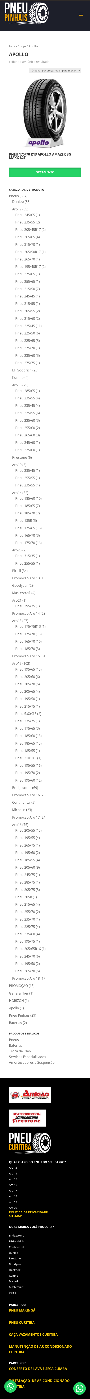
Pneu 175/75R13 (28, 626)
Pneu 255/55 (25, 478)
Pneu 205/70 (25, 684)
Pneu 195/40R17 (28, 266)
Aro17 (17, 209)
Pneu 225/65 (25, 340)
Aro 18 (13, 1196)
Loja (23, 46)
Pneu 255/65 (25, 281)
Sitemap (15, 1216)
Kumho (18, 377)
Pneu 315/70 (25, 244)
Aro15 (17, 663)
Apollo (14, 1008)
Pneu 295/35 (25, 606)
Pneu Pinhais (19, 1015)
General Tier (18, 993)
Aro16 (17, 824)
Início (13, 46)
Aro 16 (13, 1185)
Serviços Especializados (27, 1056)
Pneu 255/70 (25, 911)
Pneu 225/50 (25, 333)
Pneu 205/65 (25, 691)
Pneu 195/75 (25, 941)
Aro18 (17, 385)
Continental (21, 802)
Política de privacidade (28, 1212)
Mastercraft (21, 593)
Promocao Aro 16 (26, 795)
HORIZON (16, 1000)
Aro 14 (13, 1173)
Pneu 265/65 (25, 237)
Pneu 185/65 (25, 505)
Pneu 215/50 (25, 289)
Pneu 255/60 (25, 427)
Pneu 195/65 (25, 669)
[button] (10, 1386)
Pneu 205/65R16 (28, 948)
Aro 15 (13, 1179)
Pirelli (16, 570)
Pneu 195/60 (25, 780)
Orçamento (45, 172)
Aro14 (17, 492)
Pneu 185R (23, 520)
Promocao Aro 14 (26, 613)
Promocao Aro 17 (26, 817)
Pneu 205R (23, 897)
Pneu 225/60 (25, 450)
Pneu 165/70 (25, 535)
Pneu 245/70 (25, 956)
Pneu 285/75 (25, 882)
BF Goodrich (22, 370)
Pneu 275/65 (25, 274)
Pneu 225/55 (25, 413)
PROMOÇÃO (18, 985)
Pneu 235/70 (25, 919)
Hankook (15, 1270)
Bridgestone (21, 787)
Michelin (18, 809)
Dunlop (18, 201)
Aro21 (17, 600)
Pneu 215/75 (25, 706)
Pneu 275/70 (25, 348)
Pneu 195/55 (25, 765)
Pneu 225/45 (25, 326)
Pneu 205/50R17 (28, 252)
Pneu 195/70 (25, 772)
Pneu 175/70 (25, 542)
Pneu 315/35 (25, 556)
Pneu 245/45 (25, 296)
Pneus (14, 196)
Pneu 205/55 (25, 311)
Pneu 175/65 (25, 528)
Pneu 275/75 (25, 363)
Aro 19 (13, 1202)
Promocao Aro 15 (26, 656)
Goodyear (20, 585)
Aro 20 (13, 1208)
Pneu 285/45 (25, 470)
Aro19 (17, 464)
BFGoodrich (16, 1241)
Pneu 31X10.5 (25, 758)
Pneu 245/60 (25, 442)
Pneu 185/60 (25, 498)
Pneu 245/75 (25, 874)
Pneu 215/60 (25, 318)
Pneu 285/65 (25, 390)
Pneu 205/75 (25, 889)
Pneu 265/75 (25, 845)
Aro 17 (13, 1190)
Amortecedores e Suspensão (32, 1062)
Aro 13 (13, 1167)
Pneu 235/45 (25, 405)
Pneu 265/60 (25, 435)
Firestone (19, 457)
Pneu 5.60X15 (25, 713)
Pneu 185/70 (25, 513)
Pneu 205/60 (25, 676)
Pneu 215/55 (25, 303)
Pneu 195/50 (25, 698)
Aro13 (17, 620)
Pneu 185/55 (25, 750)
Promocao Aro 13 (26, 578)
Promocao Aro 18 (26, 978)
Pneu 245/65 (25, 215)
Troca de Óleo (20, 1051)
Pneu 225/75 (25, 926)
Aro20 (17, 550)
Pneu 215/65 (25, 904)
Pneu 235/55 (25, 222)
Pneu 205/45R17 (28, 229)
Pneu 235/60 (25, 355)
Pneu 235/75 (25, 721)
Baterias (15, 1022)
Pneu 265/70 (25, 259)
